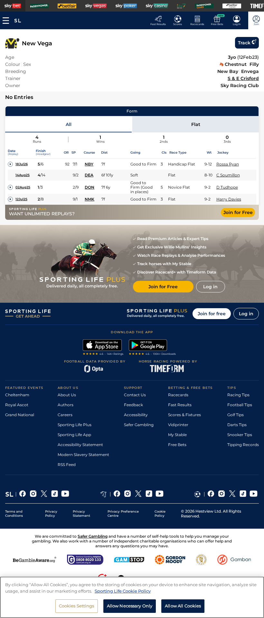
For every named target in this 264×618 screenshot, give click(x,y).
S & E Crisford (243, 78)
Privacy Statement (81, 513)
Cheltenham (17, 394)
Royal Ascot (16, 404)
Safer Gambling (139, 424)
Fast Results (180, 404)
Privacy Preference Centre (123, 513)
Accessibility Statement (80, 444)
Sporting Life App (74, 434)
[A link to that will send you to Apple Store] (103, 348)
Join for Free (238, 212)
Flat (195, 124)
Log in (246, 314)
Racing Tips (238, 394)
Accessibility (136, 414)
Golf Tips (235, 414)
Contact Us (135, 394)
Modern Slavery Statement (83, 454)
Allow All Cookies (183, 605)
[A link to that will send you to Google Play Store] (152, 348)
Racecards (178, 394)
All (68, 124)
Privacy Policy (51, 513)
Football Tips (239, 404)
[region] (132, 597)
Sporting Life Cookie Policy (123, 591)
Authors (65, 404)
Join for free (212, 314)
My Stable (177, 434)
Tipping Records (243, 444)
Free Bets (177, 444)
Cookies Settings (76, 605)
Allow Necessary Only (130, 605)
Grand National (19, 414)
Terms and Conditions (14, 513)
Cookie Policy (160, 513)
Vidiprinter (178, 424)
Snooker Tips (239, 434)
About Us (67, 394)
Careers (65, 414)
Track (244, 43)
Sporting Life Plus (74, 424)
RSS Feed (67, 464)
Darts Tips (237, 424)
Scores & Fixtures (184, 414)
